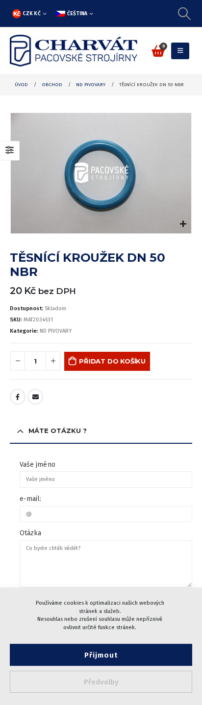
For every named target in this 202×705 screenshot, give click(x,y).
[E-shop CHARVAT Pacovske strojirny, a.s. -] (73, 51)
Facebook (17, 397)
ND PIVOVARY (56, 331)
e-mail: (31, 499)
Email (35, 397)
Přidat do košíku (112, 361)
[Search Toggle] (184, 13)
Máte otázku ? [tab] (57, 430)
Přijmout (101, 655)
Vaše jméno (37, 464)
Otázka (30, 533)
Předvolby (101, 682)
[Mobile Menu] (180, 51)
